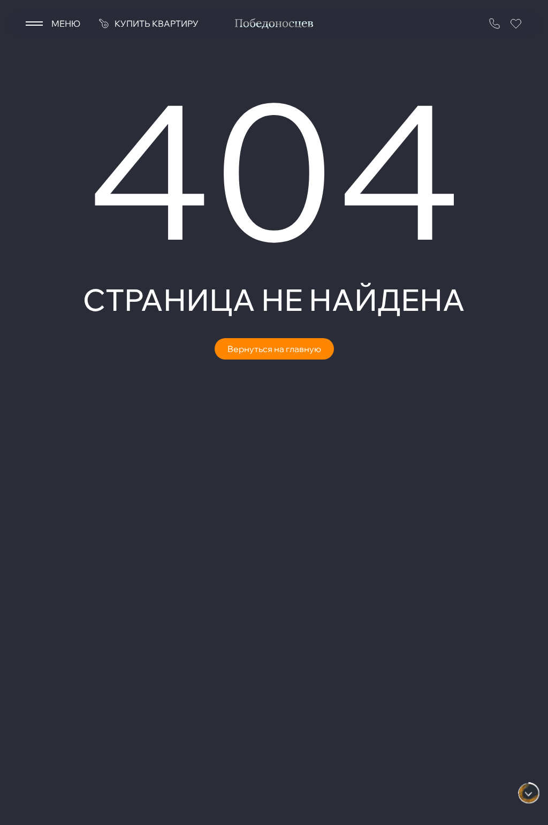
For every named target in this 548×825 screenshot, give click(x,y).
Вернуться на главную (274, 348)
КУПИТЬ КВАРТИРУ (157, 23)
